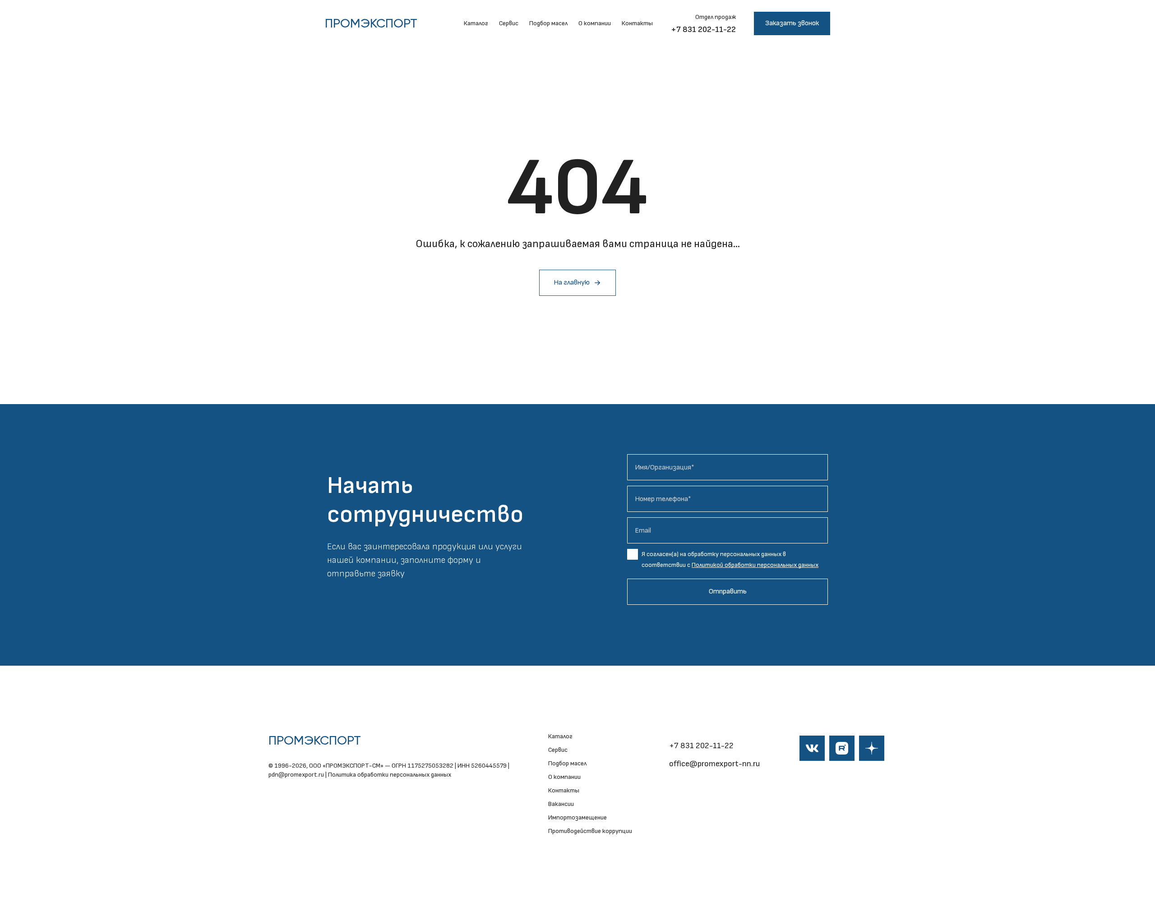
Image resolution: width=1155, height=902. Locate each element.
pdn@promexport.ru (296, 774)
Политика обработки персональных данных (389, 774)
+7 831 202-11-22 (703, 29)
